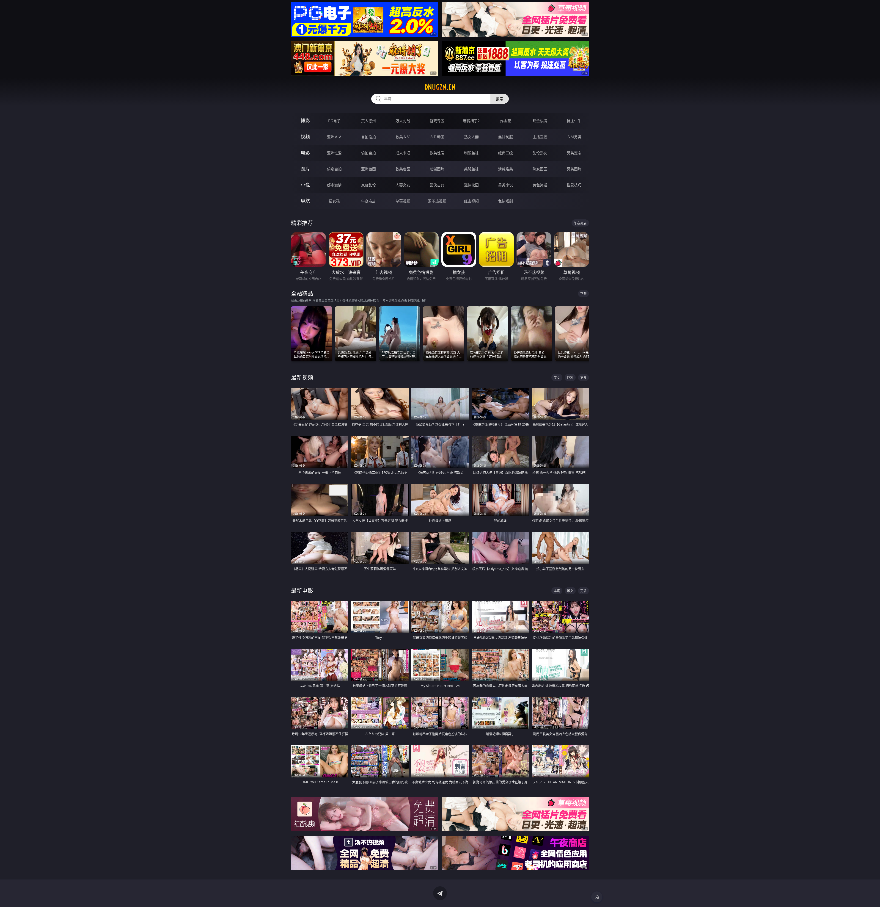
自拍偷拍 (368, 136)
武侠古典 (437, 185)
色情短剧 (505, 201)
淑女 (570, 591)
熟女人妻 (471, 136)
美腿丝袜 (471, 168)
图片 (305, 169)
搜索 (499, 98)
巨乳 (570, 377)
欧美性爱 (437, 152)
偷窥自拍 (334, 168)
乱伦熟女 (540, 152)
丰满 (557, 591)
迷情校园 (471, 185)
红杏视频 (471, 201)
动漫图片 (437, 168)
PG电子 (334, 120)
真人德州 (368, 120)
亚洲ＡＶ (334, 136)
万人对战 (403, 120)
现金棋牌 (540, 120)
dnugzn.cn (440, 87)
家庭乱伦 (368, 185)
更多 (583, 377)
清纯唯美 (505, 168)
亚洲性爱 (334, 152)
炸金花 (505, 120)
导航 (305, 201)
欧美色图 (403, 168)
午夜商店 (368, 201)
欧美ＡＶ (403, 136)
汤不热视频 (437, 201)
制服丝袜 (471, 152)
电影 (305, 153)
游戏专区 (437, 120)
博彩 (305, 121)
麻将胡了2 (471, 120)
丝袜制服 (505, 136)
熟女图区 (540, 168)
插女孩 (334, 201)
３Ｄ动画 (437, 136)
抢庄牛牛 (574, 120)
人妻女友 (403, 185)
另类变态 (574, 152)
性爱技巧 (574, 185)
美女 (557, 377)
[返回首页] (596, 896)
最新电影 (302, 590)
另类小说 (505, 185)
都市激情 (334, 185)
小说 (305, 185)
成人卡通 (403, 152)
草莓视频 (403, 201)
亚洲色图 (368, 168)
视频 (305, 137)
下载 (583, 293)
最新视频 (302, 377)
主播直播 (540, 136)
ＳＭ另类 (574, 136)
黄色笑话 (540, 185)
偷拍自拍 (368, 152)
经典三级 (505, 152)
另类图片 (574, 168)
